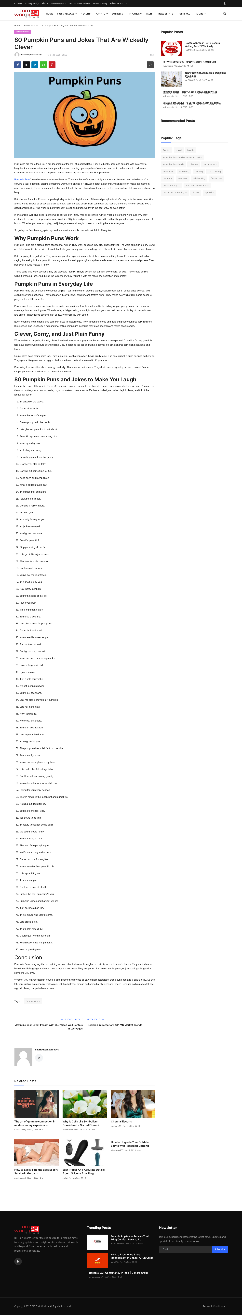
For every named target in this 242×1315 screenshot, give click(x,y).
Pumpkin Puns (22, 179)
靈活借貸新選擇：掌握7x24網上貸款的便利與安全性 (190, 92)
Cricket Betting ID (171, 185)
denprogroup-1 (96, 1277)
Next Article (93, 1019)
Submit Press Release (79, 3)
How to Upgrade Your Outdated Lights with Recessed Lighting (130, 1143)
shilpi (65, 1177)
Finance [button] (134, 13)
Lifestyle (193, 164)
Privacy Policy (32, 3)
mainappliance (117, 1243)
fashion (166, 150)
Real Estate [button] (165, 13)
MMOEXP (182, 178)
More (199, 13)
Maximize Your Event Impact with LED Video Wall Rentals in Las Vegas (48, 1026)
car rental (167, 178)
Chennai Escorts (121, 1121)
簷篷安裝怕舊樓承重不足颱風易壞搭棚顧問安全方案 (205, 75)
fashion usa (216, 178)
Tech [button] (149, 13)
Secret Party (20, 1129)
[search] (225, 14)
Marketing (184, 171)
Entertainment (31, 25)
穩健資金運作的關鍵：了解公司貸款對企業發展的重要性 (192, 103)
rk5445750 (190, 50)
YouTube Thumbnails (173, 164)
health (190, 150)
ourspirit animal (70, 1129)
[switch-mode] (225, 3)
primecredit (168, 96)
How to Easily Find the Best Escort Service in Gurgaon (36, 1171)
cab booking (199, 178)
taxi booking (215, 171)
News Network (58, 3)
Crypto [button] (100, 13)
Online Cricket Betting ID (175, 192)
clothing (199, 171)
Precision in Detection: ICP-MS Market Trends (114, 1025)
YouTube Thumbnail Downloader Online (182, 157)
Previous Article (74, 1019)
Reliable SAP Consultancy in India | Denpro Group (118, 1272)
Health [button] (85, 13)
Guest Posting (100, 3)
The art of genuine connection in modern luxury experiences (34, 1123)
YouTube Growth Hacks (197, 185)
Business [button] (117, 13)
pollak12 (115, 1262)
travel (179, 150)
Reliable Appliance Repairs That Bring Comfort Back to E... (130, 1238)
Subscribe (220, 1249)
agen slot (209, 192)
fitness (196, 192)
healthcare (168, 171)
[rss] (18, 1261)
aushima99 (116, 1126)
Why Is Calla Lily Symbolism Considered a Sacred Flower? (81, 1123)
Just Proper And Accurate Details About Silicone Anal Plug (84, 1171)
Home (49, 13)
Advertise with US (118, 3)
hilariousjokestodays (47, 1049)
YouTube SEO (209, 164)
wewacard (168, 65)
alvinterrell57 (117, 1150)
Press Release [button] (65, 13)
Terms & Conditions (214, 1306)
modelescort (20, 1177)
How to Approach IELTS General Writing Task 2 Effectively (202, 44)
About (45, 3)
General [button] (184, 13)
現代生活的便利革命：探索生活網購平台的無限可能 (189, 62)
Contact (18, 3)
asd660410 (190, 80)
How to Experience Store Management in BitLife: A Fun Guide (132, 1256)
